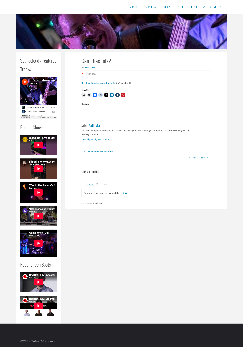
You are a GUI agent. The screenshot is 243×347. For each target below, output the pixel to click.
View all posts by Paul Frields (96, 139)
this (125, 193)
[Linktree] (220, 7)
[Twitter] (215, 7)
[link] (204, 7)
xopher (90, 184)
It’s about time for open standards (98, 83)
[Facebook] (210, 7)
